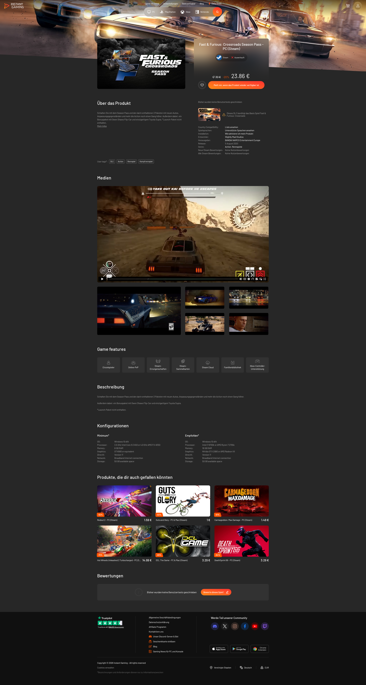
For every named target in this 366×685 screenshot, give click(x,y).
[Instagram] (235, 626)
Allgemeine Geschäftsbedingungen (165, 617)
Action (228, 146)
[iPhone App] (219, 649)
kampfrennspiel (146, 161)
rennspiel (131, 161)
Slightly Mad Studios (234, 137)
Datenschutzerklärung (159, 622)
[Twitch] (265, 626)
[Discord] (215, 626)
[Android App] (239, 649)
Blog (202, 3)
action (120, 161)
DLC (112, 161)
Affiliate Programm (157, 627)
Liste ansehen (231, 127)
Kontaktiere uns (156, 631)
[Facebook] (245, 626)
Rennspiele (237, 146)
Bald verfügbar (188, 3)
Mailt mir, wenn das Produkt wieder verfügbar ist (236, 85)
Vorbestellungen (170, 3)
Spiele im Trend (152, 3)
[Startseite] (14, 6)
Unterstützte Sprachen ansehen (239, 130)
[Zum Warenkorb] (348, 5)
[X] (225, 626)
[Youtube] (255, 626)
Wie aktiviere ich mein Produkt (239, 133)
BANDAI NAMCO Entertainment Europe (242, 140)
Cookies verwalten (105, 667)
